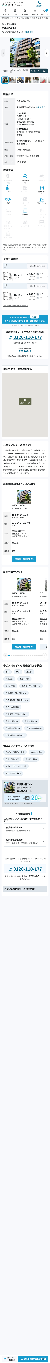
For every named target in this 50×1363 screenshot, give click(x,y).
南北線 (19, 134)
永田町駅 (43, 624)
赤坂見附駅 (21, 121)
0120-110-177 (27, 337)
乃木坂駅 (20, 119)
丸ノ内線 (29, 132)
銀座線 (37, 132)
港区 (33, 18)
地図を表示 (29, 32)
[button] (47, 53)
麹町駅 (42, 621)
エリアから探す (24, 18)
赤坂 (39, 18)
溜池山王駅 (21, 124)
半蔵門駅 (43, 618)
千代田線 (20, 132)
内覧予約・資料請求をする (24, 559)
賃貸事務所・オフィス (8, 18)
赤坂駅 (46, 18)
